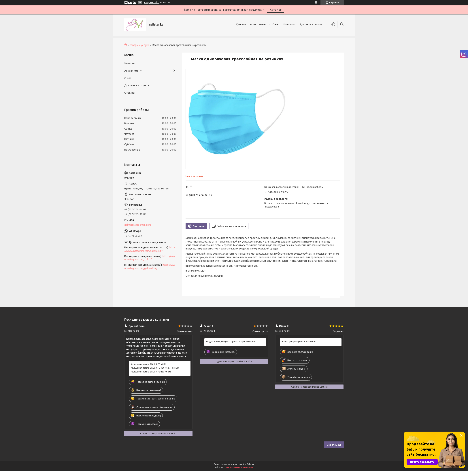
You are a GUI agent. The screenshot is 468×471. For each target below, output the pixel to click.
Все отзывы (334, 444)
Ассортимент (258, 24)
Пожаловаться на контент (239, 467)
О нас (276, 24)
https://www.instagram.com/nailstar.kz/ (150, 249)
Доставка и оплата (311, 24)
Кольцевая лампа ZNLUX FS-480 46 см (151, 371)
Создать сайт (151, 2)
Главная (241, 24)
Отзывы (129, 92)
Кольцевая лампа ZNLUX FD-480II (148, 364)
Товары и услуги (139, 45)
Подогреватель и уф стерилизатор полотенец (231, 341)
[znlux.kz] (135, 24)
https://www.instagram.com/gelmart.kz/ (149, 266)
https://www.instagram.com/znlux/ (149, 258)
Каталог (275, 9)
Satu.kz (250, 464)
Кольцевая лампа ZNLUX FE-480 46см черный (155, 368)
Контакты (289, 24)
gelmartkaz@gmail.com (137, 224)
